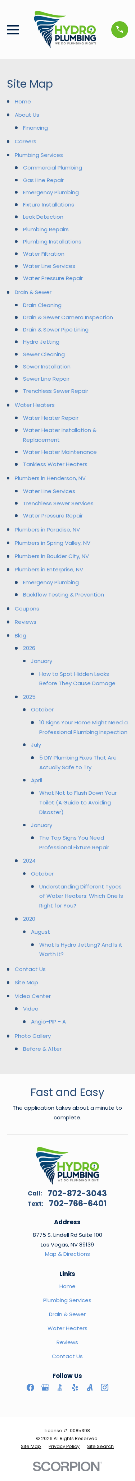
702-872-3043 (77, 1193)
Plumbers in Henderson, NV (50, 478)
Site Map (26, 982)
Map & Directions (67, 1254)
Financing (35, 127)
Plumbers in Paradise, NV (47, 529)
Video (31, 1008)
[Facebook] (30, 1387)
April (36, 780)
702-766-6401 (78, 1203)
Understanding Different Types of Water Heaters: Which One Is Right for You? (81, 896)
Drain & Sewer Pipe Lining (56, 329)
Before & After (42, 1049)
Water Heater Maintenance (60, 452)
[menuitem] (31, 1446)
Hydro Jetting (41, 341)
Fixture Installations (48, 204)
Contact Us (30, 969)
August (40, 932)
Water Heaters (35, 405)
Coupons (27, 608)
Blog (20, 635)
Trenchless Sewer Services (58, 503)
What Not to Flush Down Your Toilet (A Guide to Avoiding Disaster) (78, 802)
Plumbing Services (39, 155)
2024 (29, 860)
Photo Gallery (33, 1036)
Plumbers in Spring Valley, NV (52, 543)
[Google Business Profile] (45, 1387)
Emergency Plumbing (51, 192)
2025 (29, 697)
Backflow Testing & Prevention (63, 594)
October (42, 709)
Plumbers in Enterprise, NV (49, 569)
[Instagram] (104, 1387)
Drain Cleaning (42, 305)
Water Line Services (49, 266)
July (36, 744)
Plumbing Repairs (46, 229)
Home (23, 101)
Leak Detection (43, 216)
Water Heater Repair (50, 418)
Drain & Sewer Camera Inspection (68, 317)
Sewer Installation (47, 366)
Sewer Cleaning (44, 354)
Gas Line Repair (43, 180)
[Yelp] (75, 1387)
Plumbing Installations (52, 241)
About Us (27, 115)
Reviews (25, 622)
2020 (29, 919)
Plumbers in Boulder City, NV (52, 556)
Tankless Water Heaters (55, 464)
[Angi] (90, 1387)
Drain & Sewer (33, 292)
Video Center (33, 996)
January (41, 661)
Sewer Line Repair (46, 378)
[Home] (65, 29)
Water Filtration (43, 253)
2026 (29, 648)
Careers (25, 141)
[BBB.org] (60, 1387)
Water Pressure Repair (53, 278)
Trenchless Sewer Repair (55, 391)
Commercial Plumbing (52, 167)
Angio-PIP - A (48, 1021)
